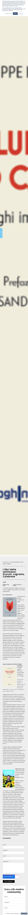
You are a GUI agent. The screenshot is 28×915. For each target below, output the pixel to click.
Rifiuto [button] (21, 13)
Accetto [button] (15, 13)
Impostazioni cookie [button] (8, 13)
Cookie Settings (24, 913)
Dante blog (5, 562)
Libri (9, 562)
